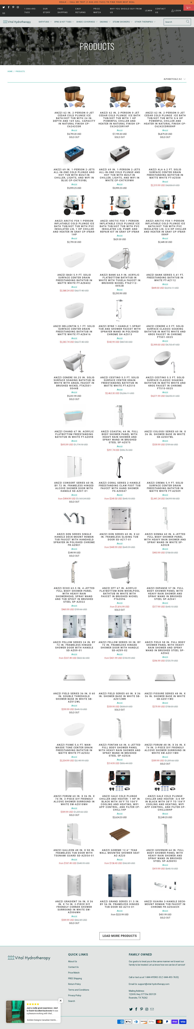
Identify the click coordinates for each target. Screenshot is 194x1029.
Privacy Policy (74, 995)
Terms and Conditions (78, 990)
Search (71, 1001)
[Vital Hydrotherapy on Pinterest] (13, 8)
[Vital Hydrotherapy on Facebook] (8, 8)
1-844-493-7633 (30, 11)
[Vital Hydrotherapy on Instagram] (18, 8)
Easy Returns (80, 11)
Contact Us (160, 11)
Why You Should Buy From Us (126, 11)
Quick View (74, 104)
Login (177, 11)
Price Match (97, 11)
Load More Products (120, 936)
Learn (148, 11)
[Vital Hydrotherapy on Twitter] (3, 8)
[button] (45, 22)
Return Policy (74, 984)
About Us (72, 961)
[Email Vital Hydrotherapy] (3, 14)
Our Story (46, 11)
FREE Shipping (63, 11)
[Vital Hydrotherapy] (17, 22)
